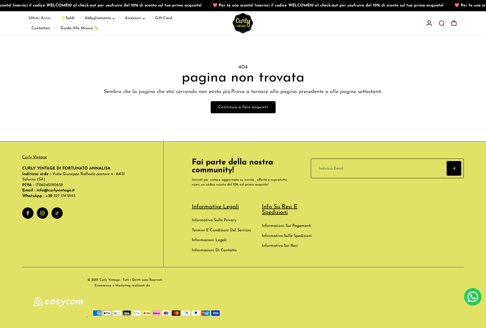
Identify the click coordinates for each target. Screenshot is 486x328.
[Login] (429, 23)
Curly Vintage (34, 157)
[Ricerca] (441, 23)
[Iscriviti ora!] (454, 168)
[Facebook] (27, 213)
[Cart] (454, 23)
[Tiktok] (57, 213)
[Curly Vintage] (243, 23)
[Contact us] (473, 297)
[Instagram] (42, 213)
